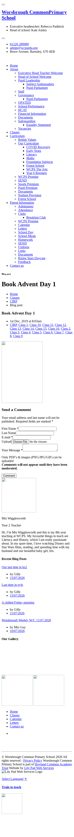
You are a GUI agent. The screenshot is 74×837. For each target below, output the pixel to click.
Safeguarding (26, 121)
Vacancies (24, 128)
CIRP (13, 301)
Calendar (24, 225)
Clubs (22, 213)
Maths (30, 158)
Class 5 (37, 332)
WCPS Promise (28, 176)
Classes (15, 132)
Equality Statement (38, 125)
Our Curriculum (28, 143)
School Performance (31, 106)
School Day (26, 232)
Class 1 (23, 325)
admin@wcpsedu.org (24, 48)
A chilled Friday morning (18, 602)
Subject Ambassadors (40, 84)
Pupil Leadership (29, 80)
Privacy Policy (32, 760)
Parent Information (22, 202)
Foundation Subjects (39, 162)
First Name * (10, 428)
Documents (25, 117)
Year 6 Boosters (36, 173)
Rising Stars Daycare (31, 258)
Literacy (31, 154)
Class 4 (25, 332)
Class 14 (28, 328)
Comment (9, 475)
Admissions (25, 206)
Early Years (33, 150)
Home (14, 65)
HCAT (22, 110)
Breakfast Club (36, 217)
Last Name (9, 433)
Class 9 (18, 336)
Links (21, 251)
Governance (26, 95)
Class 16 (53, 328)
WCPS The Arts (36, 169)
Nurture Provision (29, 195)
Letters (22, 228)
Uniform (23, 247)
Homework (25, 239)
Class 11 (47, 325)
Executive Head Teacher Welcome (40, 73)
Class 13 (15, 328)
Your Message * (12, 450)
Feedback (24, 262)
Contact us (17, 265)
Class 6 (48, 332)
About (14, 69)
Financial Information (32, 113)
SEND (22, 180)
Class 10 (35, 325)
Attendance (25, 210)
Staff (21, 91)
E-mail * (7, 437)
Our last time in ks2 (14, 567)
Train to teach (11, 787)
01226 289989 (19, 44)
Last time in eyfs (12, 585)
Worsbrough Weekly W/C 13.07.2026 (26, 620)
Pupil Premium (27, 188)
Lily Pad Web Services (39, 768)
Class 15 (40, 328)
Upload (6, 441)
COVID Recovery (38, 147)
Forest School (35, 165)
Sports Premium (28, 184)
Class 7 (59, 332)
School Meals (27, 236)
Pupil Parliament (37, 88)
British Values (27, 139)
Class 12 (60, 325)
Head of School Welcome (34, 76)
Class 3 (14, 332)
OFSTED (24, 102)
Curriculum (17, 136)
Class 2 (65, 328)
